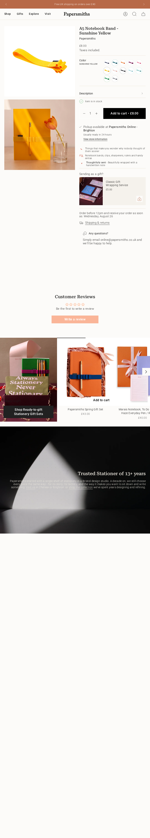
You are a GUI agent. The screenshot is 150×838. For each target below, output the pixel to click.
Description (86, 93)
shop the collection (81, 487)
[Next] (144, 4)
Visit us (30, 487)
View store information (95, 139)
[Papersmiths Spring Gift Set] (85, 372)
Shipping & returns (97, 222)
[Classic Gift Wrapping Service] (91, 191)
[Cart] (143, 14)
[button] (7, 14)
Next (146, 372)
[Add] (139, 199)
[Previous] (6, 4)
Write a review (75, 319)
